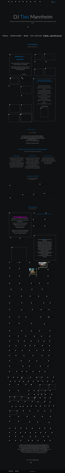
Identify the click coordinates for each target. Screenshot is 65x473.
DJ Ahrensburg (29, 447)
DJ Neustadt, (38, 452)
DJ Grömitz (41, 452)
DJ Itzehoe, (38, 447)
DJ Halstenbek (28, 445)
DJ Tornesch (45, 446)
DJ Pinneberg (27, 448)
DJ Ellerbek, (24, 448)
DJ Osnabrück (47, 447)
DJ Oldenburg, (45, 448)
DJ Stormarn (38, 446)
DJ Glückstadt (23, 447)
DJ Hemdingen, (35, 447)
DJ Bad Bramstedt (42, 448)
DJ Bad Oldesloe (34, 448)
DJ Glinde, (34, 445)
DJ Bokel (32, 447)
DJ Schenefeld (31, 445)
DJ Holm (20, 445)
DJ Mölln (22, 445)
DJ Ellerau (22, 448)
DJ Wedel (26, 447)
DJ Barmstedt (37, 448)
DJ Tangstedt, (42, 446)
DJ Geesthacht (37, 445)
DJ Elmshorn (30, 448)
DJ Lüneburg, (24, 445)
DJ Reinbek (33, 446)
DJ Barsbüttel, (44, 445)
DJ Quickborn (29, 446)
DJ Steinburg (35, 446)
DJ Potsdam (44, 452)
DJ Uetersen (20, 447)
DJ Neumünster (29, 451)
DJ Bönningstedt (44, 447)
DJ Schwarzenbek (41, 445)
